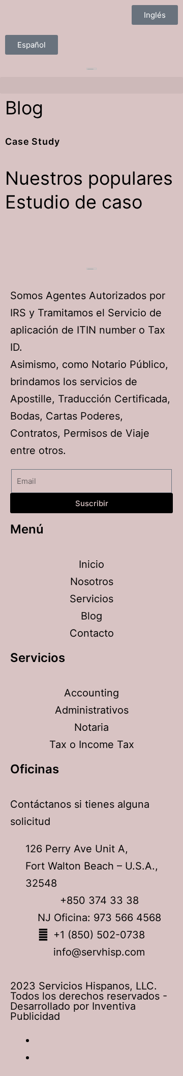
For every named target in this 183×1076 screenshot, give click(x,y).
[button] (31, 45)
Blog (24, 108)
